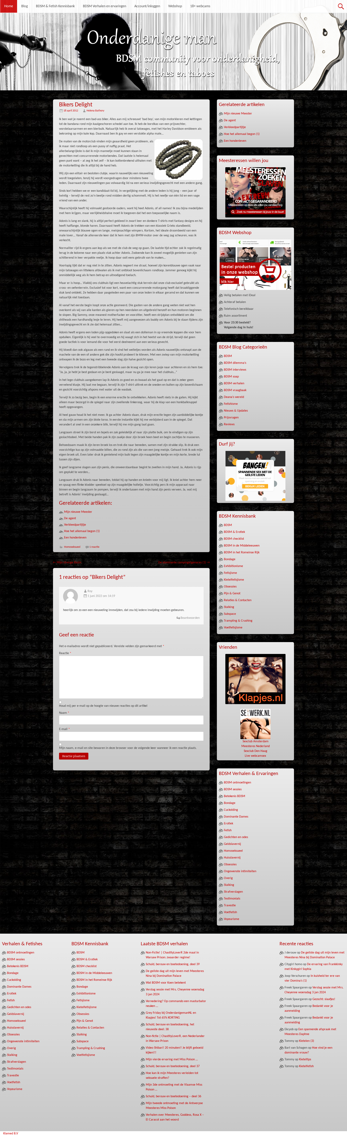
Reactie (65, 653)
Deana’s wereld (234, 397)
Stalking (229, 607)
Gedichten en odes (236, 837)
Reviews (229, 424)
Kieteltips (305, 1059)
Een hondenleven (75, 537)
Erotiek (228, 823)
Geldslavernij (232, 844)
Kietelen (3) (306, 1041)
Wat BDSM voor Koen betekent (166, 982)
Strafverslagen (233, 891)
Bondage (229, 559)
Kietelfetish (306, 1066)
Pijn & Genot (232, 593)
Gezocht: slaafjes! (323, 999)
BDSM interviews (235, 369)
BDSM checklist (234, 538)
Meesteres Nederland (255, 746)
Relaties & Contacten (237, 600)
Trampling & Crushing (238, 620)
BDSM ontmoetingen (237, 782)
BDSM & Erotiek (234, 532)
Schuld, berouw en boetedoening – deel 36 (173, 1096)
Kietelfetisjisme (234, 579)
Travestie (230, 905)
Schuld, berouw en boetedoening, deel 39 (173, 964)
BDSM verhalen (234, 383)
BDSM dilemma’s (235, 363)
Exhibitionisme (233, 566)
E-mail (64, 729)
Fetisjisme (230, 573)
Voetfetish (230, 912)
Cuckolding (231, 810)
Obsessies (230, 586)
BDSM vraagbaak (235, 390)
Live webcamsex (255, 756)
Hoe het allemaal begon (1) (82, 531)
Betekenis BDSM (234, 796)
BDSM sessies (233, 789)
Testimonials (232, 898)
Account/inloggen (147, 6)
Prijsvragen (231, 417)
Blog (24, 6)
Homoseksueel (72, 547)
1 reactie (94, 547)
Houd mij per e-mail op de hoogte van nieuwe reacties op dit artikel (103, 706)
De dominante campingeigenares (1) (184, 562)
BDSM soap (231, 376)
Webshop (175, 6)
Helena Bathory (95, 110)
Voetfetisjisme (233, 627)
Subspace (230, 614)
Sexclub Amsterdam (255, 741)
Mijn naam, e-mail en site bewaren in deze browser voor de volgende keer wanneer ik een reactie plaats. (128, 748)
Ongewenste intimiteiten (240, 871)
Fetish (228, 830)
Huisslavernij (232, 857)
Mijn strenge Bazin (67, 562)
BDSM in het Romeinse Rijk (241, 552)
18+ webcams (200, 6)
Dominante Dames (236, 816)
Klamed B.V (10, 1133)
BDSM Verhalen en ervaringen (104, 6)
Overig (228, 878)
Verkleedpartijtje (75, 524)
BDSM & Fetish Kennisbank (55, 6)
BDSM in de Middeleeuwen (241, 545)
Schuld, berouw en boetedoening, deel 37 (173, 1066)
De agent (70, 518)
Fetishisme (231, 404)
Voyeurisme (231, 919)
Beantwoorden (190, 618)
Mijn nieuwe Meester (78, 512)
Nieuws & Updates (236, 410)
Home (8, 6)
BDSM (228, 356)
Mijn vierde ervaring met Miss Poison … (172, 1059)
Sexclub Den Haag (255, 751)
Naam (64, 713)
